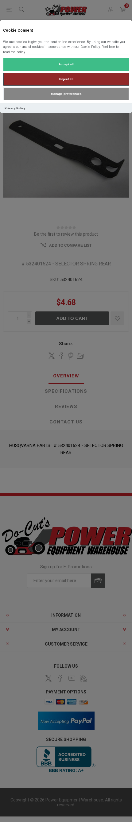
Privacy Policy (15, 108)
